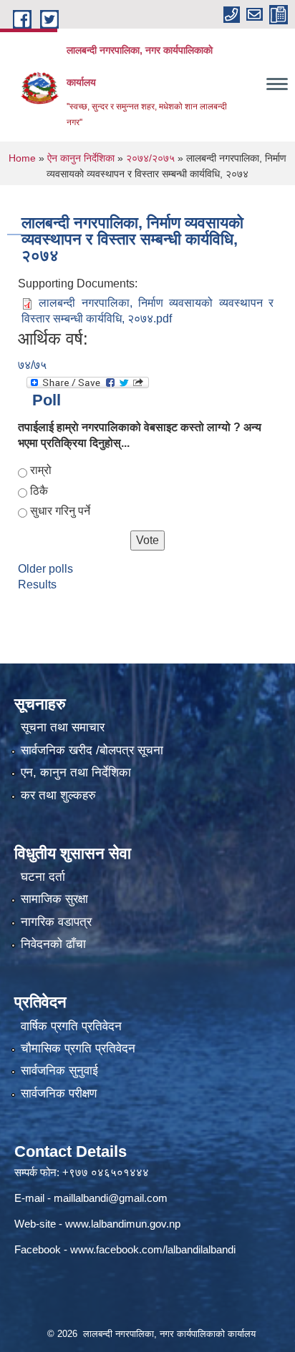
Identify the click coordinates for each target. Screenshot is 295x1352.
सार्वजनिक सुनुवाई (59, 1070)
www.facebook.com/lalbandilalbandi (153, 1249)
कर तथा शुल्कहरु (58, 795)
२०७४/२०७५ (150, 158)
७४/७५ (32, 365)
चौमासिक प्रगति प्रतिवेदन (78, 1048)
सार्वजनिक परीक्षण (59, 1093)
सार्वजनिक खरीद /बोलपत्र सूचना (92, 750)
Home (22, 158)
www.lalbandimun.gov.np (122, 1224)
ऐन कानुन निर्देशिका (81, 158)
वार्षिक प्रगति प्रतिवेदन (71, 1026)
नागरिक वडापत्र (56, 922)
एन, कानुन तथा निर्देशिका (76, 772)
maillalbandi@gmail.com (111, 1198)
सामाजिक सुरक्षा (54, 899)
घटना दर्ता (43, 877)
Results (37, 584)
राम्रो (41, 470)
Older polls (45, 569)
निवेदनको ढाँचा (53, 944)
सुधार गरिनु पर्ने (60, 511)
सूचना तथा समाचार (63, 727)
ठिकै (39, 491)
